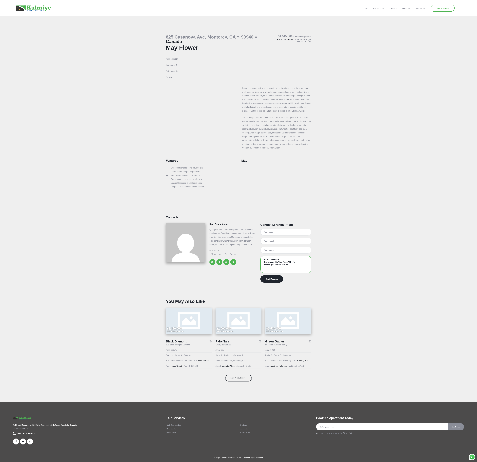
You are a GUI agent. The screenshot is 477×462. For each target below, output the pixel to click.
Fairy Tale (222, 341)
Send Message (272, 279)
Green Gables (275, 341)
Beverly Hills (203, 361)
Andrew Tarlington (279, 366)
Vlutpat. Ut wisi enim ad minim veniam (187, 187)
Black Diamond (176, 341)
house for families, (273, 345)
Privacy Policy (348, 433)
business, (170, 345)
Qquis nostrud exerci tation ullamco (186, 179)
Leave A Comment (237, 378)
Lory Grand (177, 366)
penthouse (288, 39)
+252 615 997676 (26, 433)
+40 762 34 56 (215, 250)
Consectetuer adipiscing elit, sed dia (187, 168)
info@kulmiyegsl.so (20, 428)
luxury (284, 345)
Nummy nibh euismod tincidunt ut (185, 175)
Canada (174, 41)
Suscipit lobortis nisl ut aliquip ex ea (186, 183)
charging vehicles (182, 345)
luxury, (280, 39)
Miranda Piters (228, 366)
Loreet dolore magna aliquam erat (185, 172)
